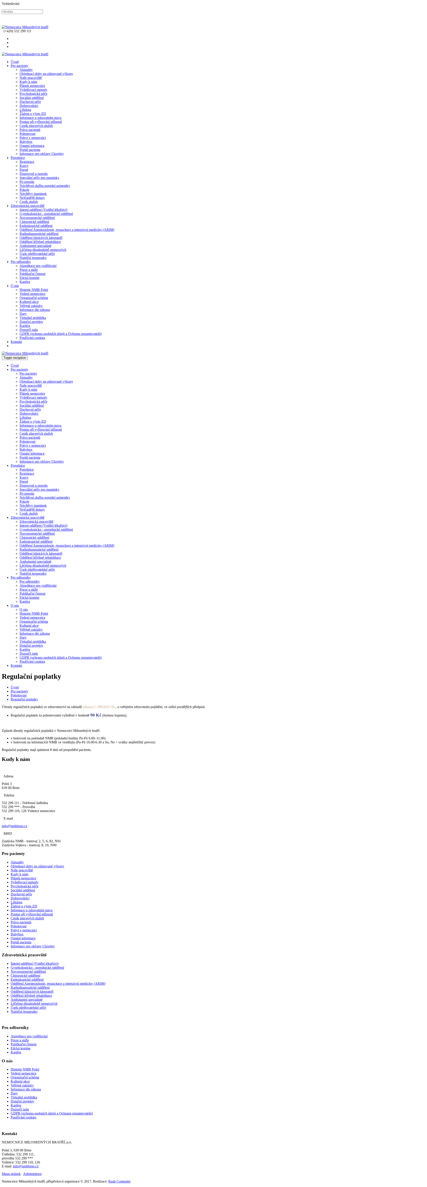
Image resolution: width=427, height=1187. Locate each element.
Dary (23, 314)
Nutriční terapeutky (33, 258)
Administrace (32, 1174)
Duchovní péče (30, 102)
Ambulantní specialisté (35, 246)
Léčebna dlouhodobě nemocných (43, 250)
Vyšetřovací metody (33, 90)
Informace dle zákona (35, 310)
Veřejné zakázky (31, 306)
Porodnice (18, 158)
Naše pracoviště (31, 78)
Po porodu (27, 182)
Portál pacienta (30, 150)
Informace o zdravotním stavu (40, 118)
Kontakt (16, 342)
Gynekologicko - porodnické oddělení (46, 214)
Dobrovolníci (29, 106)
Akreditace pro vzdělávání (38, 266)
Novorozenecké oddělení (37, 218)
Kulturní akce (29, 302)
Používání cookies (32, 338)
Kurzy (24, 166)
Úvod (15, 62)
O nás (15, 286)
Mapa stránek (11, 1174)
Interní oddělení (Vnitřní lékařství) (43, 210)
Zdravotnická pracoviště (27, 206)
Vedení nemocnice (32, 294)
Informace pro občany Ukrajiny (42, 154)
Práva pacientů (30, 130)
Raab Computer (119, 1181)
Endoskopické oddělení (36, 226)
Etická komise (29, 278)
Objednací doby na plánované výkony (46, 74)
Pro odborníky (21, 262)
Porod (24, 170)
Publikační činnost (32, 274)
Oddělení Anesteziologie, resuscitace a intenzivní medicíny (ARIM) (67, 230)
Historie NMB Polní (34, 290)
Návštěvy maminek (33, 194)
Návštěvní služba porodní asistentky (45, 186)
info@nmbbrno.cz (14, 826)
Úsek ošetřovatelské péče (37, 254)
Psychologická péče (33, 94)
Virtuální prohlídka (33, 318)
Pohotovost (27, 134)
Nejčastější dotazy (32, 198)
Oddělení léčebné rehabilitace (40, 242)
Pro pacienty (19, 66)
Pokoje (24, 190)
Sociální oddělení (32, 98)
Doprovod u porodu (34, 174)
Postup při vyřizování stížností (41, 122)
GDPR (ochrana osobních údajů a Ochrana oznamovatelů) (61, 334)
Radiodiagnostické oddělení (39, 234)
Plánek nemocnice (32, 86)
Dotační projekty (31, 322)
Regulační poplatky (24, 699)
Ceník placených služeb (36, 126)
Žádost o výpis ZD (33, 114)
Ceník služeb (29, 202)
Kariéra (25, 282)
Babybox (26, 142)
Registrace (27, 162)
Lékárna (25, 110)
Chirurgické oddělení (34, 222)
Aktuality (26, 70)
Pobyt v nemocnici (33, 138)
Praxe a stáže (29, 270)
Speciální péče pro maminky (39, 178)
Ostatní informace (32, 146)
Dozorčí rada (29, 330)
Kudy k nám (28, 82)
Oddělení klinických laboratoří (41, 238)
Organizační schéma (34, 298)
